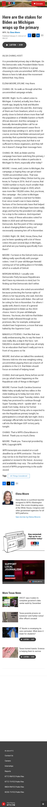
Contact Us (9, 756)
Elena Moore (15, 32)
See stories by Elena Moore (28, 517)
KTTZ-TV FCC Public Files (14, 782)
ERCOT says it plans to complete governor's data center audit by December (30, 600)
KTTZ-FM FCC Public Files (14, 776)
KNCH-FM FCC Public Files (14, 787)
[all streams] (44, 804)
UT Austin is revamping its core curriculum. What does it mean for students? (31, 631)
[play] (3, 804)
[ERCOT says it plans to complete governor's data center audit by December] (10, 602)
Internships (9, 766)
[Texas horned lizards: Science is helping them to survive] (10, 652)
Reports (8, 771)
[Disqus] (23, 708)
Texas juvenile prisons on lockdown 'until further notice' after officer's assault (31, 616)
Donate (39, 4)
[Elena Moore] (7, 497)
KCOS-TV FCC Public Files (14, 792)
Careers (8, 761)
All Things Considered (18, 476)
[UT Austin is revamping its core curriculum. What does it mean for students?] (10, 632)
